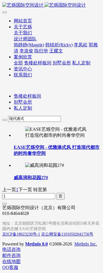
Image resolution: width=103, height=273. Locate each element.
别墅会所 (23, 102)
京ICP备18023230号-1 (21, 234)
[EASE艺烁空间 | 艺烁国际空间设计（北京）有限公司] (51, 5)
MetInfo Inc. (85, 244)
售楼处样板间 (27, 96)
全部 (18, 62)
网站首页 (23, 20)
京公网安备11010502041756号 (67, 234)
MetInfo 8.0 (36, 244)
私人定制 (23, 108)
